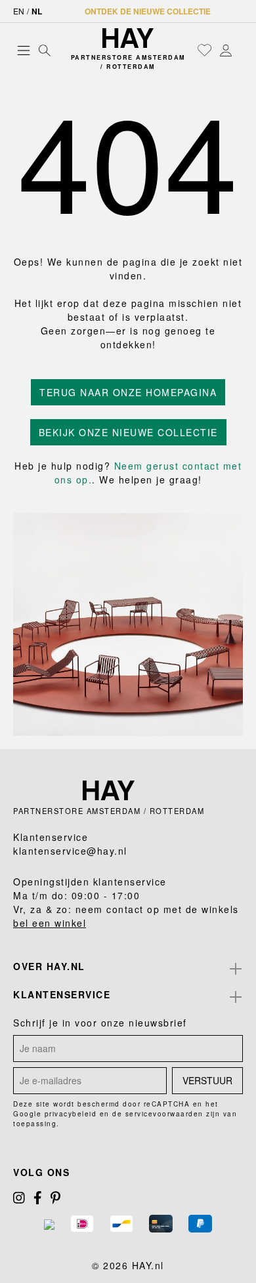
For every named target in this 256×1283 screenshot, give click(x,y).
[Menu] (23, 50)
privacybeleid (71, 1113)
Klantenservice (61, 994)
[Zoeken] (44, 50)
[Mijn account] (225, 50)
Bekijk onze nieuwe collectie (128, 432)
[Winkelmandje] (239, 50)
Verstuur (207, 1080)
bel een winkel (49, 922)
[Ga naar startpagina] (128, 38)
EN (18, 10)
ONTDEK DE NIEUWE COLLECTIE (148, 11)
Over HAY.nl (49, 966)
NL (37, 11)
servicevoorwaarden (164, 1113)
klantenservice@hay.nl (70, 850)
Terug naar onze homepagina (128, 392)
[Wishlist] (204, 50)
